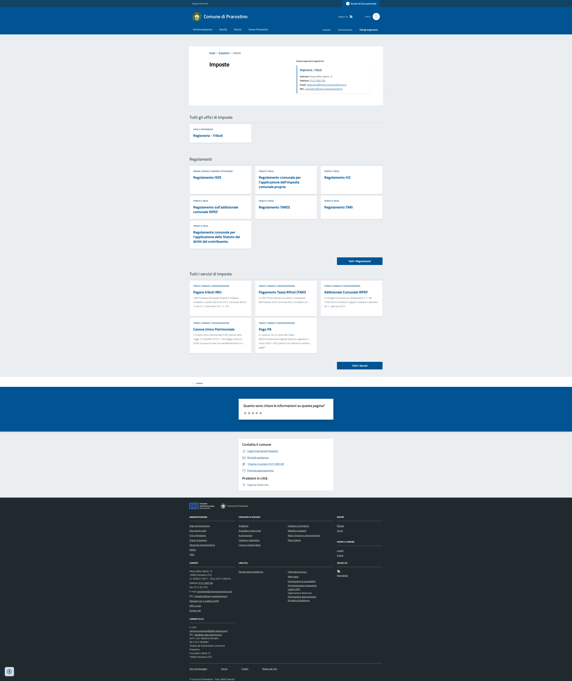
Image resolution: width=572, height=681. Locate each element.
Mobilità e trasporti (297, 530)
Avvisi (340, 530)
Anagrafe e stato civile (250, 530)
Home (212, 53)
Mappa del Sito (269, 669)
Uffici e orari (195, 606)
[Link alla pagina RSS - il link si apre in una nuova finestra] (351, 16)
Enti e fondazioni (197, 535)
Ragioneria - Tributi (311, 70)
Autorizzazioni (245, 535)
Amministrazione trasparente (302, 585)
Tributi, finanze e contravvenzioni (211, 285)
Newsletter (342, 575)
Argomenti (224, 53)
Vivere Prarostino (258, 29)
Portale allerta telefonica (251, 572)
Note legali (293, 576)
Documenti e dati (197, 530)
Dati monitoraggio (198, 669)
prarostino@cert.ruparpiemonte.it (323, 89)
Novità (223, 29)
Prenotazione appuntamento (302, 596)
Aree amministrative (199, 526)
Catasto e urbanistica (249, 540)
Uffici (191, 554)
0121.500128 (317, 81)
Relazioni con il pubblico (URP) (204, 601)
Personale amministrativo (202, 545)
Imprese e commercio (298, 526)
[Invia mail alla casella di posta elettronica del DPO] (208, 631)
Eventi (340, 555)
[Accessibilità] (9, 671)
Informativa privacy (297, 572)
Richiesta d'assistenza (299, 600)
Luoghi (340, 550)
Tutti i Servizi (359, 366)
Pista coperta (294, 540)
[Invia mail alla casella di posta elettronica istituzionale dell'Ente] (214, 591)
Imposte (327, 29)
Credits (244, 669)
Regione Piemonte (200, 3)
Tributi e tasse (266, 171)
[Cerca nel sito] (375, 16)
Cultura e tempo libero (250, 545)
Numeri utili (195, 610)
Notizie (340, 526)
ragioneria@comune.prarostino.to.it (326, 85)
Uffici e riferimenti (203, 129)
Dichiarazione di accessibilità (301, 581)
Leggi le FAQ (294, 589)
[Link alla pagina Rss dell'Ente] (339, 571)
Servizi (237, 29)
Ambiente (243, 526)
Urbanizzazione (345, 29)
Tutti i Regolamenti (360, 261)
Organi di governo (198, 540)
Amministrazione (202, 29)
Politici (192, 550)
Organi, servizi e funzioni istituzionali (213, 171)
